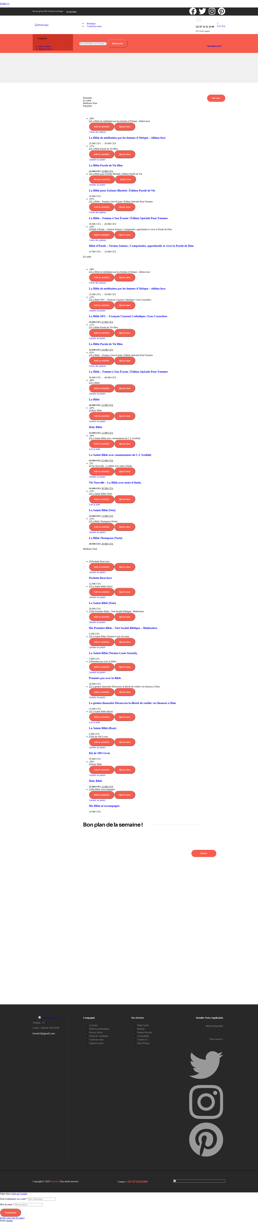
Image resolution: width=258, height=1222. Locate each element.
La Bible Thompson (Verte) (105, 538)
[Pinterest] (221, 11)
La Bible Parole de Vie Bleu (106, 165)
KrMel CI (4, 3)
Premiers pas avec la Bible (105, 678)
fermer (10, 1220)
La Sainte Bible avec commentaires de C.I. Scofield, (120, 454)
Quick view (124, 126)
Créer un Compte (19, 1193)
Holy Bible (95, 427)
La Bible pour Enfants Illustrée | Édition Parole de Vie (122, 190)
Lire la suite (94, 449)
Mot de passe (7, 1204)
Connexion (10, 1212)
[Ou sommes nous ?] (208, 41)
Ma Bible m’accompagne (104, 805)
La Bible (94, 399)
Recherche (117, 43)
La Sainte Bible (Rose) (102, 728)
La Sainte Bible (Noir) (102, 603)
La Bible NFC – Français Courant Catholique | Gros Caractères (128, 316)
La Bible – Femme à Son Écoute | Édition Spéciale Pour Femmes (128, 218)
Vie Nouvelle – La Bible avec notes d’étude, (115, 482)
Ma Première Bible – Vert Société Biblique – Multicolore (123, 628)
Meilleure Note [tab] (90, 103)
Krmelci (54, 1181)
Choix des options (97, 132)
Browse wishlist (102, 179)
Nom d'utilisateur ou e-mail (13, 1199)
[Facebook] (193, 11)
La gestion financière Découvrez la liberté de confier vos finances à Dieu (132, 703)
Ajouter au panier (97, 159)
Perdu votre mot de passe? (12, 1218)
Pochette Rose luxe (100, 577)
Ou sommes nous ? (214, 46)
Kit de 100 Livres (99, 753)
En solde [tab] (87, 100)
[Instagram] (212, 11)
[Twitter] (202, 11)
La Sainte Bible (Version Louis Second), (113, 653)
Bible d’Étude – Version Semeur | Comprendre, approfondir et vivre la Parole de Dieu (141, 245)
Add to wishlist (101, 126)
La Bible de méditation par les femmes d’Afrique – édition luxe (127, 137)
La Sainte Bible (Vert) (102, 510)
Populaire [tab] (87, 98)
